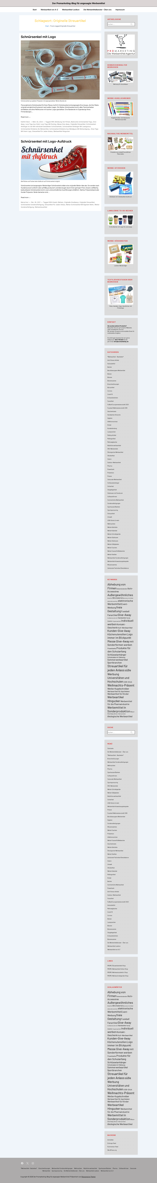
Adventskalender (122, 589)
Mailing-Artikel (111, 435)
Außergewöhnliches (120, 595)
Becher (109, 367)
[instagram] (33, 1163)
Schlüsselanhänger (113, 483)
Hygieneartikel (117, 621)
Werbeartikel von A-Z (49, 10)
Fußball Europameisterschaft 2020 (118, 404)
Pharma (109, 466)
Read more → (26, 117)
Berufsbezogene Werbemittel (116, 370)
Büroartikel (110, 387)
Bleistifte (109, 598)
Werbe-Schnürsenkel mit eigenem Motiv (80, 204)
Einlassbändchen (112, 398)
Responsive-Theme (88, 1177)
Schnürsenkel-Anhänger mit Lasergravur (76, 126)
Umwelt (109, 517)
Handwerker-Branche (113, 415)
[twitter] (28, 1163)
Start (35, 10)
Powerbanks (111, 648)
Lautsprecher (111, 432)
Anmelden (110, 1140)
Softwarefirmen (112, 496)
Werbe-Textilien (112, 554)
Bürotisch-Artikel (128, 598)
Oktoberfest (111, 455)
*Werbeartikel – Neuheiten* (115, 357)
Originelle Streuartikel (77, 124)
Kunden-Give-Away (118, 630)
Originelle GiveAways (71, 202)
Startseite (110, 748)
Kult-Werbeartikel (125, 627)
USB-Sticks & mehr (113, 520)
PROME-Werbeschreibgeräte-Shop (117, 976)
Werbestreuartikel (41, 207)
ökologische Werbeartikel (119, 716)
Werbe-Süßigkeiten (113, 544)
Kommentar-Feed (112, 1147)
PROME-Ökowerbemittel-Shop (116, 966)
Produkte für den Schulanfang (119, 649)
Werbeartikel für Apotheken (118, 691)
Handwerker (122, 618)
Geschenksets (111, 411)
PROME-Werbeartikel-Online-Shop (117, 969)
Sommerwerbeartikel (117, 659)
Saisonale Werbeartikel (114, 479)
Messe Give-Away (63, 124)
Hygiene (109, 418)
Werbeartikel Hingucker (61, 131)
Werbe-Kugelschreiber (118, 688)
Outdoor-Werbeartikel (114, 462)
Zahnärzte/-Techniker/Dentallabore (118, 568)
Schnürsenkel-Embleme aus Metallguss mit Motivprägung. (69, 129)
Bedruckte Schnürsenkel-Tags (81, 122)
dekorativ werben (112, 601)
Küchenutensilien (117, 634)
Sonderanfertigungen (113, 503)
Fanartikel (110, 401)
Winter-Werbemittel (120, 714)
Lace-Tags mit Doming (48, 124)
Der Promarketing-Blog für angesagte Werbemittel (78, 3)
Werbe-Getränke (112, 527)
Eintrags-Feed (111, 1143)
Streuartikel (111, 513)
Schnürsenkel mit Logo (38, 37)
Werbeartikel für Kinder (118, 694)
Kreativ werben (58, 202)
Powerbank (110, 469)
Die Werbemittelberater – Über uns (98, 10)
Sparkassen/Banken (113, 507)
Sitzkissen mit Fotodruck (115, 493)
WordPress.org (112, 1150)
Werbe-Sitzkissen (112, 537)
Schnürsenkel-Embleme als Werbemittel (34, 129)
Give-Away (124, 614)
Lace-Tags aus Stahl (32, 124)
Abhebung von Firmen (62, 122)
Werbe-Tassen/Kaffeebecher (116, 551)
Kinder (109, 425)
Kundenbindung (112, 428)
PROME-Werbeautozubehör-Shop (117, 972)
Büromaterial (117, 598)
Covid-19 (110, 394)
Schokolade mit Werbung (116, 657)
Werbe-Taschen (112, 547)
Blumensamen (111, 381)
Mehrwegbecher (112, 442)
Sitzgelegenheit (112, 490)
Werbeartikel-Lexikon (70, 10)
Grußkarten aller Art (112, 618)
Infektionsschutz (112, 421)
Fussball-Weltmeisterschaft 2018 (117, 408)
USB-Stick (127, 682)
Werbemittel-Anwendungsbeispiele (117, 561)
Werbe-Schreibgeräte (113, 534)
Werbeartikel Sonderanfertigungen (117, 558)
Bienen (109, 374)
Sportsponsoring (112, 510)
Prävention (110, 473)
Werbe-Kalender (112, 531)
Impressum (120, 10)
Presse (109, 476)
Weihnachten (111, 524)
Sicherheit (110, 486)
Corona (109, 391)
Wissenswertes (112, 565)
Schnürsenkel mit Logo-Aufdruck (46, 141)
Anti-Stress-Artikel (113, 360)
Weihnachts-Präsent (120, 685)
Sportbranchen (114, 662)
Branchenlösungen (113, 384)
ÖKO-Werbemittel (112, 449)
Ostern (109, 459)
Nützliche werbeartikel (114, 445)
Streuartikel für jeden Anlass (42, 131)
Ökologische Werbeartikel (115, 452)
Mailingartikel (111, 438)
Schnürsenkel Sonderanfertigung (32, 204)
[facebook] (22, 1163)
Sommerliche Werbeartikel (115, 500)
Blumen (109, 377)
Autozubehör (111, 363)
